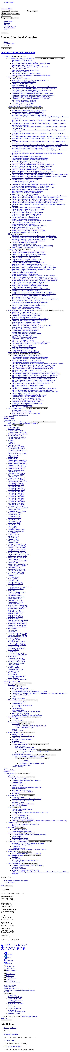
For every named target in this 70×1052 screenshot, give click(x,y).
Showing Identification (18, 797)
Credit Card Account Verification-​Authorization (25, 824)
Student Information (14, 732)
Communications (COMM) (16, 483)
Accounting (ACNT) (14, 429)
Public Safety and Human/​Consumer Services (21, 310)
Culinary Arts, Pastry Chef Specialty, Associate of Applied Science (31, 342)
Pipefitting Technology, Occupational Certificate (25, 217)
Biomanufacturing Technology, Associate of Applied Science (29, 159)
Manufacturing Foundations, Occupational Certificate (27, 403)
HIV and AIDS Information (20, 817)
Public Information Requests (20, 839)
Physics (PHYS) (13, 656)
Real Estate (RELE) (14, 668)
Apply (2, 885)
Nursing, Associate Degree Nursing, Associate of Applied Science (31, 295)
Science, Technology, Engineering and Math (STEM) (23, 352)
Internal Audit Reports (14, 1008)
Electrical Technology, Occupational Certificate (25, 183)
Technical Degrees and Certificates (22, 705)
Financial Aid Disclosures (15, 1000)
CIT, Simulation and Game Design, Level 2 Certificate (27, 385)
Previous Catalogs (9, 770)
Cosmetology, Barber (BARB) (17, 511)
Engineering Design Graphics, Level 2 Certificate (26, 398)
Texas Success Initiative (18, 698)
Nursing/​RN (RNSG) (14, 640)
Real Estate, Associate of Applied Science (24, 101)
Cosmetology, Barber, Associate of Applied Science (26, 322)
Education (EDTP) (13, 541)
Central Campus (10, 974)
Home (6, 42)
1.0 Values (15, 857)
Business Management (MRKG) (17, 463)
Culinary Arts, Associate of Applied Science (24, 337)
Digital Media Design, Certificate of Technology (25, 65)
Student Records (13, 851)
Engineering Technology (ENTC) (17, 561)
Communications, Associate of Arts (22, 60)
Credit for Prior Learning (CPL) (24, 747)
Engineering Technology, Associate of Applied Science (27, 400)
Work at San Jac (9, 986)
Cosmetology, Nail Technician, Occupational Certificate (28, 327)
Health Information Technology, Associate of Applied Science (29, 264)
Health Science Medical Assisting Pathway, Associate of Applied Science (33, 266)
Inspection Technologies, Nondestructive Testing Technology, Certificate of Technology (37, 201)
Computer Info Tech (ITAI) (16, 491)
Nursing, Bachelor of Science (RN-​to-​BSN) (24, 297)
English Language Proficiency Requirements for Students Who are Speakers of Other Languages (39, 693)
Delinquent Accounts (18, 826)
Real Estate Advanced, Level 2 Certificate (24, 100)
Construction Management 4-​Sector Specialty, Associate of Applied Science (33, 171)
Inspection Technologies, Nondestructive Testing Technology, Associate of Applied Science (38, 199)
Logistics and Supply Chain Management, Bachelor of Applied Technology (33, 95)
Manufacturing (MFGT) (15, 603)
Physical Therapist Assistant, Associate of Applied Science (28, 305)
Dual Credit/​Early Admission (20, 688)
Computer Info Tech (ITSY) (16, 503)
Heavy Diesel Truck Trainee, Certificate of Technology (27, 191)
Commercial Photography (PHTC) (18, 481)
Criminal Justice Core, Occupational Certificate (25, 329)
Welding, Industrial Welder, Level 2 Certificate (25, 232)
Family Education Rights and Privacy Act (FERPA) (26, 853)
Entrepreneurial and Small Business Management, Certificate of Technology (33, 88)
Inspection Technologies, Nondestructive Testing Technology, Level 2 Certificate (35, 202)
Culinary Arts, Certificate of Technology (23, 338)
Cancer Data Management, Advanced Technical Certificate (28, 251)
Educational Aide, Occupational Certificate (24, 244)
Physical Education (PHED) (16, 653)
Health (10, 807)
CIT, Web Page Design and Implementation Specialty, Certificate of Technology (35, 391)
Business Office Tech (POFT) (16, 468)
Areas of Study (8, 56)
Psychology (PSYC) (14, 664)
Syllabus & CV (12, 1010)
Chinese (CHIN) (13, 476)
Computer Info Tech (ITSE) (16, 500)
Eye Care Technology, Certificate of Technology (26, 261)
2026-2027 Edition (18, 52)
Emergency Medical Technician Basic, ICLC (25, 257)
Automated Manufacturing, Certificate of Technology (27, 355)
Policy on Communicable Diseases (22, 809)
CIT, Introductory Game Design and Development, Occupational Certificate (33, 380)
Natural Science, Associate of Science (22, 406)
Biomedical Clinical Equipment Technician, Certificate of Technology (32, 166)
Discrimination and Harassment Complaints (31, 763)
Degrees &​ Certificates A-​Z (12, 681)
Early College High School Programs (22, 690)
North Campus (10, 976)
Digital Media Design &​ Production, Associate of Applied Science (31, 63)
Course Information (17, 708)
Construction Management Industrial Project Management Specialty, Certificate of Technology (39, 176)
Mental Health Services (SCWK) (17, 627)
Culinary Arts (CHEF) (14, 519)
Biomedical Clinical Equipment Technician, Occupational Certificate (31, 169)
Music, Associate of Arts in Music (21, 71)
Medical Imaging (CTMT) (15, 613)
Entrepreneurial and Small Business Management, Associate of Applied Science (34, 87)
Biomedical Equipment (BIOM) (17, 453)
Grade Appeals (23, 760)
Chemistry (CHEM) (14, 471)
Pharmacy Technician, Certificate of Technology (25, 304)
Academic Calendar (17, 734)
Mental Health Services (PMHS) (17, 623)
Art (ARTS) (11, 442)
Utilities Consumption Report (16, 1012)
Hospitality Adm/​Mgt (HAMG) (17, 592)
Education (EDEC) (13, 536)
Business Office (12, 822)
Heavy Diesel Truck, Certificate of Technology (25, 194)
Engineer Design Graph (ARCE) (17, 556)
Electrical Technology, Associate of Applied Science (27, 178)
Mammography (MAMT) (15, 602)
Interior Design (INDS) (14, 598)
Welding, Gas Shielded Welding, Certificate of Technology (28, 230)
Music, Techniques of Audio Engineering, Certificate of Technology (31, 75)
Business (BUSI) (13, 458)
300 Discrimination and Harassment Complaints (25, 870)
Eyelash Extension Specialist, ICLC (22, 345)
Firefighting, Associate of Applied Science (24, 347)
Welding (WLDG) (13, 678)
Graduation (15, 718)
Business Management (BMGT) (17, 460)
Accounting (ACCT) (14, 427)
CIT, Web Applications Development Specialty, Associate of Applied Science (34, 388)
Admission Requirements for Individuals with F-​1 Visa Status (29, 691)
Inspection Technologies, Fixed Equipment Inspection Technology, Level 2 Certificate (36, 197)
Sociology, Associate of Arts (20, 415)
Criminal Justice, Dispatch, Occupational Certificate (26, 333)
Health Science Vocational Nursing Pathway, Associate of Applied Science (33, 269)
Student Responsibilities (18, 848)
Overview (11, 775)
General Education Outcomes (20, 713)
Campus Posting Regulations (20, 838)
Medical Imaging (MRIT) (15, 617)
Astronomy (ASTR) (14, 445)
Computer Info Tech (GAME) (16, 488)
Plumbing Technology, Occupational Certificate (25, 219)
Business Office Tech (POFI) (16, 465)
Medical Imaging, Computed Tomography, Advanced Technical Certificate (33, 275)
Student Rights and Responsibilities (22, 754)
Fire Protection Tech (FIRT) (16, 574)
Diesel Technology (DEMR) (16, 529)
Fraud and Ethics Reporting (16, 1003)
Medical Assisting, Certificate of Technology (24, 271)
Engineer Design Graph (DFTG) (17, 557)
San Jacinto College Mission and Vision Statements (26, 780)
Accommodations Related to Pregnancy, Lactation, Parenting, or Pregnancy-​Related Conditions (39, 820)
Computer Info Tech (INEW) (16, 490)
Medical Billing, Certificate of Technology (24, 272)
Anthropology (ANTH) (15, 435)
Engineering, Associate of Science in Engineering (26, 401)
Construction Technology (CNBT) (18, 508)
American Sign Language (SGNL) (18, 434)
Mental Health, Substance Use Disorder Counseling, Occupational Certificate (34, 294)
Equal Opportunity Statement (29, 1016)
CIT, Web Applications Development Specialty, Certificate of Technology (33, 390)
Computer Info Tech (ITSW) (16, 501)
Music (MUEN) (12, 630)
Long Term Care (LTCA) (15, 600)
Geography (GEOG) (14, 577)
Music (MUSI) (12, 631)
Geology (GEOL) (13, 579)
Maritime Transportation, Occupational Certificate (26, 216)
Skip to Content (8, 2)
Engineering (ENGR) (14, 559)
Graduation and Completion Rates (21, 790)
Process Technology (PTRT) (16, 663)
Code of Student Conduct (15, 855)
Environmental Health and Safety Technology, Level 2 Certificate (30, 186)
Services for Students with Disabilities (22, 819)
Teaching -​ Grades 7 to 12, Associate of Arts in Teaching (28, 247)
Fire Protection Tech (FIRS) (16, 572)
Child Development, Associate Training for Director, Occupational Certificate (34, 236)
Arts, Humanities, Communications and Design (21, 58)
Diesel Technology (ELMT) (16, 531)
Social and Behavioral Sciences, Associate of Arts (26, 413)
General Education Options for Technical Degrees (26, 711)
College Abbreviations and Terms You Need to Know (27, 787)
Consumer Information (14, 998)
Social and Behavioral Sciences (17, 408)
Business (10, 77)
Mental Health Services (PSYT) (17, 625)
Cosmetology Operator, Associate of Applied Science (27, 314)
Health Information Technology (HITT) (19, 587)
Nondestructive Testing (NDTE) (17, 635)
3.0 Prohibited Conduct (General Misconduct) (25, 860)
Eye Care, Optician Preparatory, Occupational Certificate (28, 262)
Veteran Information (17, 766)
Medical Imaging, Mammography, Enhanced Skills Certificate (29, 282)
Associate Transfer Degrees (19, 702)
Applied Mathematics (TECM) (17, 437)
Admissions (11, 685)
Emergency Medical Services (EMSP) (19, 554)
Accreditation (12, 995)
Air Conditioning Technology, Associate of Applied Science (29, 110)
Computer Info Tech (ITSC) (16, 498)
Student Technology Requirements (22, 831)
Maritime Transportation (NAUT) (17, 607)
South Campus (10, 980)
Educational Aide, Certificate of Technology (24, 242)
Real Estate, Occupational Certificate (22, 105)
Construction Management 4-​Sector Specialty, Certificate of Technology (32, 173)
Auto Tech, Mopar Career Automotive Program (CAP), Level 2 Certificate (33, 148)
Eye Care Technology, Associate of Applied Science (27, 259)
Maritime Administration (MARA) (18, 605)
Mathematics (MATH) (14, 610)
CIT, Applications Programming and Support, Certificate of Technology (32, 367)
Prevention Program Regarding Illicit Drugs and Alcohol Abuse (30, 812)
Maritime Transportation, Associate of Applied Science (27, 212)
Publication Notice (17, 782)
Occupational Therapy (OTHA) (17, 645)
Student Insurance (17, 814)
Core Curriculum (16, 707)
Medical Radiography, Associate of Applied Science (27, 287)
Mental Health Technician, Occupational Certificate (26, 290)
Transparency (8, 993)
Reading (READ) (13, 666)
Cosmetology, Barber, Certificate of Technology (25, 324)
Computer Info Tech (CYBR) (16, 486)
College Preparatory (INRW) (16, 480)
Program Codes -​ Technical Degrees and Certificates (27, 715)
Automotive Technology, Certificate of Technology (26, 156)
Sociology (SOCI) (13, 671)
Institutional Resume (14, 1007)
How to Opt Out (16, 793)
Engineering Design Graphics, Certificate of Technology (28, 396)
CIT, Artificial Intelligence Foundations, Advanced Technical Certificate (32, 368)
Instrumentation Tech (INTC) (16, 597)
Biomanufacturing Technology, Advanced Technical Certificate (30, 158)
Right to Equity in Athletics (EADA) (22, 792)
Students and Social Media (19, 829)
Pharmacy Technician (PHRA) (17, 648)
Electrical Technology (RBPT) (17, 551)
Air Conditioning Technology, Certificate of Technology (28, 112)
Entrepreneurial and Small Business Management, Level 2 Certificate (31, 90)
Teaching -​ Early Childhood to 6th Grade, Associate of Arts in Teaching (32, 246)
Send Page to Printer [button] (10, 1028)
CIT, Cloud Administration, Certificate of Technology (27, 370)
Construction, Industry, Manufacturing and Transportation (24, 106)
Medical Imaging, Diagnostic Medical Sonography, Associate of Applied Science (35, 277)
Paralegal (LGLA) (13, 646)
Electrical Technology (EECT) (17, 546)
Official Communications (19, 788)
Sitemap (6, 991)
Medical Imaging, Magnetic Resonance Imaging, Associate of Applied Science (34, 280)
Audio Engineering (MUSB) (16, 447)
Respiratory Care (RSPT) (15, 669)
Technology (11, 827)
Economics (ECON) (14, 534)
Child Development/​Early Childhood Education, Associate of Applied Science (34, 237)
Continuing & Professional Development (16, 880)
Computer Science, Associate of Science (23, 393)
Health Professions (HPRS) (16, 589)
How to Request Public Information (22, 739)
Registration (15, 741)
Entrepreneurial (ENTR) (15, 567)
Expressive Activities (18, 836)
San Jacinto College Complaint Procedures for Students (31, 756)
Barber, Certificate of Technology (21, 312)
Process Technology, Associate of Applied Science (26, 222)
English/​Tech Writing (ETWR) (17, 566)
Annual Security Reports (15, 997)
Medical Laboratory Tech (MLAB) (18, 620)
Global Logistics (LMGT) (15, 584)
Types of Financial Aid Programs (24, 727)
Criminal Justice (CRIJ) (15, 518)
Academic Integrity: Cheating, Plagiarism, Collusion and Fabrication (27, 849)
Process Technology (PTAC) (16, 661)
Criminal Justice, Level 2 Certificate (22, 335)
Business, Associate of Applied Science (23, 83)
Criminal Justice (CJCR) (15, 513)
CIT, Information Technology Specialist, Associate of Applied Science (32, 378)
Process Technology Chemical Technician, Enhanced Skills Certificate (32, 220)
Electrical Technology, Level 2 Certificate (24, 181)
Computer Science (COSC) (16, 506)
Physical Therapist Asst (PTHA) (17, 655)
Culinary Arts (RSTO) (14, 524)
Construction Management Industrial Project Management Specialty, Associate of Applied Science (40, 174)
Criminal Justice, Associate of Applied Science (25, 330)
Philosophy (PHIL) (13, 650)
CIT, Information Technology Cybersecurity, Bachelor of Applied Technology (34, 377)
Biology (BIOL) (12, 452)
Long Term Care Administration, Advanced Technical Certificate (30, 98)
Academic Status (20, 746)
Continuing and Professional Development (16, 422)
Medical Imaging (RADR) (15, 618)
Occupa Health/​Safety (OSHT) (17, 643)
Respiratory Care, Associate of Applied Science (25, 307)
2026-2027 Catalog (9, 1040)
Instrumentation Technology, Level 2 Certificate (25, 211)
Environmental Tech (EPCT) (16, 569)
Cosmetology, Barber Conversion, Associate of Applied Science (30, 319)
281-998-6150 (10, 966)
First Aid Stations (17, 810)
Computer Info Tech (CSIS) (16, 485)
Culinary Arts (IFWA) (14, 521)
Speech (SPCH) (12, 674)
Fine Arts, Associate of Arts (19, 68)
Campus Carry (16, 737)
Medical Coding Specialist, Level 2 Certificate (25, 274)
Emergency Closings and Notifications (23, 804)
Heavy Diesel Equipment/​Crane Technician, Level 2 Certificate (30, 189)
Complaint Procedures (14, 863)
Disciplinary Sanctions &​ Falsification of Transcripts (34, 751)
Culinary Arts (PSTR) (14, 523)
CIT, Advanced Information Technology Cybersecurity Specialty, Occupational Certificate (37, 363)
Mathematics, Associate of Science (22, 405)
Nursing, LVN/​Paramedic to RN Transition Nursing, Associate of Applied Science (35, 299)
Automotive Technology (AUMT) (18, 450)
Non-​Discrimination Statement (20, 779)
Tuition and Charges (17, 730)
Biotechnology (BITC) (14, 455)
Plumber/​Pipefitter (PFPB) (15, 658)
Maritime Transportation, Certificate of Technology (26, 214)
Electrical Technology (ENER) (17, 549)
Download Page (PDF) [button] (11, 1034)
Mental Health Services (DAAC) (17, 622)
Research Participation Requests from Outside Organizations (29, 834)
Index (6, 29)
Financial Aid (15, 724)
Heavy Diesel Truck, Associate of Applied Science (26, 192)
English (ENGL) (13, 562)
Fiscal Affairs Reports (14, 1002)
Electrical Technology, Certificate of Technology (26, 179)
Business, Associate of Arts (19, 85)
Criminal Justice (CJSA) (15, 516)
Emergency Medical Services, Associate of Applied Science (29, 254)
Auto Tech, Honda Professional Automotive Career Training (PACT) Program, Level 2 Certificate (40, 145)
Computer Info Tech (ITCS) (16, 495)
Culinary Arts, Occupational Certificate (23, 340)
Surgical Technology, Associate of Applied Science (26, 308)
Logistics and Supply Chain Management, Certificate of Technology (31, 97)
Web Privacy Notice (14, 1013)
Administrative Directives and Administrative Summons (28, 843)
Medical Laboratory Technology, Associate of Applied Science (30, 285)
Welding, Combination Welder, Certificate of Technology (28, 229)
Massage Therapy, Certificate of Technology (24, 350)
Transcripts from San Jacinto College (25, 749)
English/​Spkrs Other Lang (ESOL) (18, 564)
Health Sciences (12, 249)
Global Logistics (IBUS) (15, 582)
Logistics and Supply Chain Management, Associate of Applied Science (32, 93)
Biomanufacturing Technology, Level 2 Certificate (26, 161)
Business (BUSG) (13, 457)
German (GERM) (13, 580)
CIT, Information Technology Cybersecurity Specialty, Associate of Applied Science (36, 373)
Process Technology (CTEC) (16, 660)
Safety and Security (13, 795)
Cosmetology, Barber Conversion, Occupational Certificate (29, 320)
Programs (7, 23)
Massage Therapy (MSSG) (16, 608)
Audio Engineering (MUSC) (16, 448)
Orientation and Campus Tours (20, 695)
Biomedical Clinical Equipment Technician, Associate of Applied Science (33, 164)
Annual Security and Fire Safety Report (23, 736)
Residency (15, 729)
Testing (14, 696)
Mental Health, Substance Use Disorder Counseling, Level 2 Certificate (32, 292)
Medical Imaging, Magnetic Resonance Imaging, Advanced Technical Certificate (35, 279)
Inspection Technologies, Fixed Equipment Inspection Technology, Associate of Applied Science (39, 196)
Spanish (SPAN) (13, 673)
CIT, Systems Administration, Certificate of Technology (28, 387)
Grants (10, 1005)
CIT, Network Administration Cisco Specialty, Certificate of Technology (32, 382)
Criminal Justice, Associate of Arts (21, 410)
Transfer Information (18, 720)
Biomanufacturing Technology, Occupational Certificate (28, 163)
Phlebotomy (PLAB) (14, 651)
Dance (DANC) (12, 526)
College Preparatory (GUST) (16, 478)
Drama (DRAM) (13, 533)
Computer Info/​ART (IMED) (16, 504)
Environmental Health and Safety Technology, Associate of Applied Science (33, 184)
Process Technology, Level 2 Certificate (23, 224)
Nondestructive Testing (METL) (17, 633)
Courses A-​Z (8, 425)
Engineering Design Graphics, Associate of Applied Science (29, 395)
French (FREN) (12, 575)
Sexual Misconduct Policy (22, 765)
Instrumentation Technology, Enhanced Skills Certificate (28, 209)
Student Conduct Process (19, 862)
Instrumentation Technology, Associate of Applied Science (28, 207)
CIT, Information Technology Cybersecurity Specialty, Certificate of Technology (35, 375)
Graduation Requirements (15, 717)
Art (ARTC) (11, 440)
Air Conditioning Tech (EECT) (17, 430)
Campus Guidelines (13, 833)
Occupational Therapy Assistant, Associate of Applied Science (29, 302)
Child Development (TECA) (16, 475)
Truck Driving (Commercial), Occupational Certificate (23, 423)
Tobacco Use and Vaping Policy (21, 815)
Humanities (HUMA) (14, 594)
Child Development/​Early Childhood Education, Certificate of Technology (33, 239)
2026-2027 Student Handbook (13, 1046)
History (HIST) (12, 590)
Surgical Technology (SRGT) (16, 676)
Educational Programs (14, 700)
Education (11, 234)
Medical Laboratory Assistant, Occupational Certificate (27, 284)
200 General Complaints (19, 868)
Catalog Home (8, 21)
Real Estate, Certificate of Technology (23, 103)
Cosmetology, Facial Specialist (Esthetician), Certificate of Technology (32, 325)
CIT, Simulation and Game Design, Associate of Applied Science (30, 383)
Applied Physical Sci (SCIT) (16, 438)
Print (8, 885)
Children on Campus (18, 802)
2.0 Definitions (16, 858)
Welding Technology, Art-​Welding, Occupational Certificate (29, 225)
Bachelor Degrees (17, 703)
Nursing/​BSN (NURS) (14, 638)
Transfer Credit (19, 753)
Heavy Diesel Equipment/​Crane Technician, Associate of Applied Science (33, 187)
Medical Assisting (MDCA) (16, 612)
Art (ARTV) (11, 443)
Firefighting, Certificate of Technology (23, 348)
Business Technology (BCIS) (16, 470)
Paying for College (13, 722)
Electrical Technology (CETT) (17, 544)
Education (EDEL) (13, 537)
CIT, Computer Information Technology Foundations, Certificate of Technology (35, 372)
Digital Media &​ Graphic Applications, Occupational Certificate (30, 67)
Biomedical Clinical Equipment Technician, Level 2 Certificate (30, 168)
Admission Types (17, 686)
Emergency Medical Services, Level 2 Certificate (26, 256)
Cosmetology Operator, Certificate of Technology (26, 315)
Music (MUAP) (12, 628)
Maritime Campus (11, 978)
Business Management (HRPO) (17, 462)
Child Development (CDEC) (16, 473)
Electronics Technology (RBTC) (17, 552)
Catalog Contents (9, 418)
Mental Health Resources (11, 988)
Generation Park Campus (13, 982)
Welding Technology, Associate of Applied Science (26, 227)
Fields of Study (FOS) (18, 710)
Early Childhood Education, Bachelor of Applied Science (28, 241)
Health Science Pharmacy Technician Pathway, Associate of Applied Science (34, 267)
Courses (6, 24)
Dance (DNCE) (12, 528)
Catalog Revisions (9, 420)
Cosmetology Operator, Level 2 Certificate (24, 317)
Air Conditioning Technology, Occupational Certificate (27, 113)
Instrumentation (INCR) (15, 595)
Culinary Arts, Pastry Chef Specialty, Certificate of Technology (30, 343)
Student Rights (16, 846)
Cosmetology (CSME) (14, 509)
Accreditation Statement (18, 784)
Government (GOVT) (14, 585)
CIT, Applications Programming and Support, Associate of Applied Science (33, 365)
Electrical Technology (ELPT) (16, 547)
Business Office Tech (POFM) (17, 467)
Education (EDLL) (13, 539)
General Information (10, 26)
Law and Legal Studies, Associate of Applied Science (27, 92)
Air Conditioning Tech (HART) (17, 432)
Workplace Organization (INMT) (17, 679)
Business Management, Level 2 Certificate (24, 82)
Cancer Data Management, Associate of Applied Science (28, 252)
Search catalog (5, 11)
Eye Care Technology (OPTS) (17, 570)
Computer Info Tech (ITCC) (16, 493)
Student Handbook (9, 28)
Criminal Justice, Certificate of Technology (24, 332)
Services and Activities (18, 742)
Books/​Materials (9, 417)
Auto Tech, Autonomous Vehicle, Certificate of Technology (29, 115)
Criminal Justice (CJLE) (15, 514)
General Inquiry (10, 968)
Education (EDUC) (13, 542)
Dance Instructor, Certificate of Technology (24, 62)
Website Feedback (11, 970)
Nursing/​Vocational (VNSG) (16, 641)
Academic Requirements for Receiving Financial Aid (30, 726)
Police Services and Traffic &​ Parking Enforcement (26, 799)
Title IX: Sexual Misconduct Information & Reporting (19, 990)
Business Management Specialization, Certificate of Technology (30, 80)
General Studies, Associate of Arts (21, 412)
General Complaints (24, 762)
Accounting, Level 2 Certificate (21, 78)
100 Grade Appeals (17, 867)
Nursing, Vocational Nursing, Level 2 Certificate (26, 300)
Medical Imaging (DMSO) (15, 615)
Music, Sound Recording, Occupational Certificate (26, 73)
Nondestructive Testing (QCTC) (17, 636)
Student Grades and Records (20, 744)
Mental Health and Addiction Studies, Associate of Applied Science (31, 289)
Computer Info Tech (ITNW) (16, 496)
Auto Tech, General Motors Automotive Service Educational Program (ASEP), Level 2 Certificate (40, 136)
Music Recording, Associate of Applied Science (25, 70)
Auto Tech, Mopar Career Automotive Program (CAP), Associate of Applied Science (36, 146)
